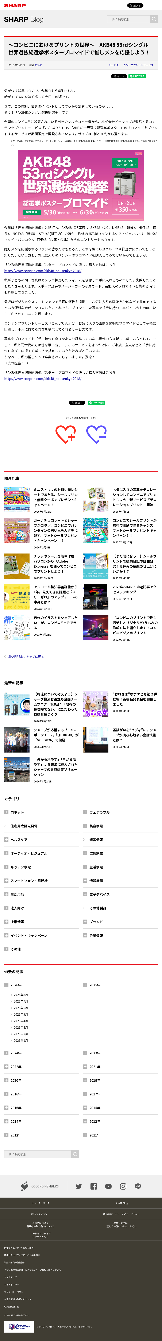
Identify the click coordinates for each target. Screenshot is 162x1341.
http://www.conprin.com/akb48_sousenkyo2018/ (42, 270)
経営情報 (96, 839)
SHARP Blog (121, 1203)
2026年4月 (21, 1021)
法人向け (17, 907)
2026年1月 (21, 1040)
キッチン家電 (21, 866)
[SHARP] (15, 3)
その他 (16, 949)
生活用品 (17, 894)
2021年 (94, 1066)
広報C (38, 65)
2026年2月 (21, 1034)
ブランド (96, 921)
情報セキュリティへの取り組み (19, 1247)
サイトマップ (10, 1277)
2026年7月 (21, 1001)
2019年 (94, 1080)
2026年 (16, 984)
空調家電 (96, 853)
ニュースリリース (40, 1203)
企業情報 (96, 935)
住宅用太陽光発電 (24, 825)
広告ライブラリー (40, 1213)
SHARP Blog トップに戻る (26, 656)
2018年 (16, 1093)
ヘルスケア (19, 839)
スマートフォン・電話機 (29, 880)
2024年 (16, 1052)
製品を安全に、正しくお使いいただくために (122, 1224)
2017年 (94, 1093)
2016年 (16, 1107)
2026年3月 (21, 1027)
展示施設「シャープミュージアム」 (121, 1213)
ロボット (17, 812)
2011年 (94, 1135)
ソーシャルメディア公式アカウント (40, 1235)
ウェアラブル (99, 812)
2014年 (16, 1121)
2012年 (16, 1135)
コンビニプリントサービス (138, 65)
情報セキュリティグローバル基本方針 (22, 1255)
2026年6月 (21, 1008)
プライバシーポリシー (14, 1291)
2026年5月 (21, 1014)
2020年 (16, 1080)
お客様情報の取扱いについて (18, 1299)
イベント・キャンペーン (29, 935)
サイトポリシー (11, 1284)
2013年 (94, 1121)
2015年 (94, 1107)
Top (152, 1331)
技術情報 (17, 921)
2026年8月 (21, 995)
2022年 (16, 1066)
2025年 (94, 984)
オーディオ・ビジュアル (29, 853)
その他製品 (97, 907)
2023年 (94, 1052)
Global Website (11, 1306)
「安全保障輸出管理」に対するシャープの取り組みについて (32, 1269)
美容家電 (96, 825)
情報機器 (96, 880)
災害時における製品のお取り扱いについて (40, 1224)
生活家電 (96, 866)
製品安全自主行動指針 (14, 1262)
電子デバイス (99, 894)
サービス (114, 65)
